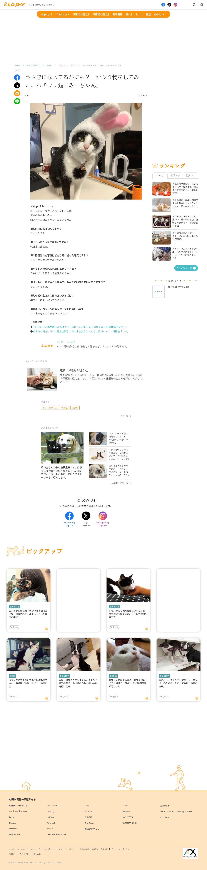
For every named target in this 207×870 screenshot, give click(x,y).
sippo (87, 805)
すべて (160, 175)
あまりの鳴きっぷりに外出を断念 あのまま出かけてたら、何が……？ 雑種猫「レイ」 (81, 331)
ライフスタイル (33, 65)
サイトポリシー (49, 849)
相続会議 (126, 811)
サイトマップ (34, 849)
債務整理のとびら (92, 828)
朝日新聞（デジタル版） (19, 805)
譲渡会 (75, 407)
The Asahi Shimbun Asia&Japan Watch (176, 811)
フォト (49, 65)
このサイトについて (17, 849)
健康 (148, 14)
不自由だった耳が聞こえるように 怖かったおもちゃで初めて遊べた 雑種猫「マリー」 (80, 327)
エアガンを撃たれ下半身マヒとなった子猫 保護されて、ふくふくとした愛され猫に (28, 614)
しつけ (139, 14)
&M (10, 811)
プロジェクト (62, 14)
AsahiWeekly (165, 817)
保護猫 (64, 407)
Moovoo (12, 823)
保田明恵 (113, 676)
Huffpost (50, 817)
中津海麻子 (64, 676)
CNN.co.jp (51, 811)
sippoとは (46, 14)
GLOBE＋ (88, 811)
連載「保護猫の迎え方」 (75, 370)
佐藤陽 (12, 676)
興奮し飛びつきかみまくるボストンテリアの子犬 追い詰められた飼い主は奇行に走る (78, 683)
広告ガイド (24, 854)
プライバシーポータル (120, 849)
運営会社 (13, 854)
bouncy (50, 828)
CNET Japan (52, 805)
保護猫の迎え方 (101, 14)
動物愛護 (117, 14)
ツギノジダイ (127, 817)
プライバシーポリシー (67, 849)
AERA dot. (51, 823)
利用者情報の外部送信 (89, 849)
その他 (157, 14)
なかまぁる (89, 823)
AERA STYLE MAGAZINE (56, 834)
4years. (125, 805)
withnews (13, 828)
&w (16, 811)
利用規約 (104, 849)
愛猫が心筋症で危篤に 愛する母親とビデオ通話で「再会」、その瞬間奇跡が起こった (128, 683)
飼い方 (129, 14)
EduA (11, 817)
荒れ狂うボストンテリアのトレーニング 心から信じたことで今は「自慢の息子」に (178, 683)
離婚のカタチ (14, 834)
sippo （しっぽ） (66, 342)
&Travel (24, 811)
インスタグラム (50, 407)
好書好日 (88, 817)
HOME (17, 65)
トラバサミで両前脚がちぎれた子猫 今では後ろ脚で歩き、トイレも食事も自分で (128, 614)
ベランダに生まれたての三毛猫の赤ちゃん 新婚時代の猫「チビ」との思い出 (28, 683)
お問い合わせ (37, 854)
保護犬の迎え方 (81, 14)
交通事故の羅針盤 (129, 823)
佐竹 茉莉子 (14, 606)
